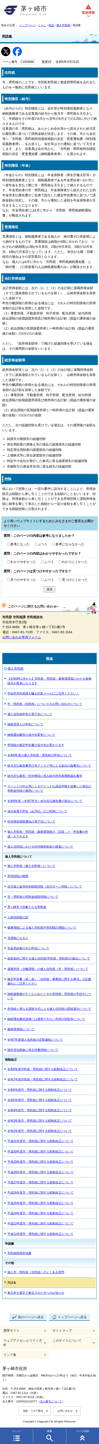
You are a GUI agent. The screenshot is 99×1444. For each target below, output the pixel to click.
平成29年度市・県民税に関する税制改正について (40, 1161)
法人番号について (51, 1401)
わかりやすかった (23, 562)
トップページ (27, 25)
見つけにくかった (75, 579)
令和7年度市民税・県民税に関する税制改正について (42, 1079)
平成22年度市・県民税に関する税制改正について (40, 1223)
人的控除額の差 (17, 917)
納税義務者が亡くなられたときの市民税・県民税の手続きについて (49, 996)
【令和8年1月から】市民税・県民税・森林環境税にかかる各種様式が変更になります (49, 681)
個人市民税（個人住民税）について (31, 866)
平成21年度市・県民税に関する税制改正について (40, 1234)
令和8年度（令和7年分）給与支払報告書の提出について (44, 801)
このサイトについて (67, 1340)
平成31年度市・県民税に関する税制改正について (40, 1141)
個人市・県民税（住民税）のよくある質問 (35, 1272)
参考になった (20, 544)
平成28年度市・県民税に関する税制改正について (40, 1172)
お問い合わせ (65, 1410)
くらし (42, 25)
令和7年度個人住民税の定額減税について (35, 1039)
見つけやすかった (23, 579)
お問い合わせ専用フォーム (21, 637)
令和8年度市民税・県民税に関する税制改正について (42, 1069)
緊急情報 (88, 12)
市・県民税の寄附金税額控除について (32, 896)
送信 (49, 589)
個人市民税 (63, 25)
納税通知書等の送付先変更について (31, 735)
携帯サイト (11, 1330)
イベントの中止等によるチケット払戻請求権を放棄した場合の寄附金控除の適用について (49, 788)
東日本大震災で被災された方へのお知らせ (35, 1293)
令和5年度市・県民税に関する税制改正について (39, 1100)
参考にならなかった (69, 544)
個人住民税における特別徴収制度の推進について (40, 846)
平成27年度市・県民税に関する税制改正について (40, 1182)
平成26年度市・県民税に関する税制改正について (40, 1192)
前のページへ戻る (31, 1317)
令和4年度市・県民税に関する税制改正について (39, 1110)
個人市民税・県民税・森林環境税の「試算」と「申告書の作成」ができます (47, 834)
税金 (51, 25)
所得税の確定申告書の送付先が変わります (35, 745)
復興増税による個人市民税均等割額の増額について (41, 927)
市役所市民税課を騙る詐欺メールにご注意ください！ (43, 693)
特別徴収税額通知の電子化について (31, 821)
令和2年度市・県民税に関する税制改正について (39, 1131)
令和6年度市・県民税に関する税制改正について (39, 1090)
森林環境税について (20, 1029)
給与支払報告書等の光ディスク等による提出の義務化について (49, 765)
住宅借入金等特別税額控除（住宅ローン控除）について (44, 886)
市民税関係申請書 (19, 1253)
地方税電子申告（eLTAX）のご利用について (37, 811)
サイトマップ (62, 1330)
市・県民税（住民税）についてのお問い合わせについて (44, 704)
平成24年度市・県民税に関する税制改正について (40, 1213)
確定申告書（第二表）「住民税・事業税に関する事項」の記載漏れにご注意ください (49, 981)
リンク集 (9, 1355)
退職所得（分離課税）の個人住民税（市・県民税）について (47, 969)
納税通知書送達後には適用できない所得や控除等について (46, 1019)
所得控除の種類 (17, 876)
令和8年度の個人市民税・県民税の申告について (39, 755)
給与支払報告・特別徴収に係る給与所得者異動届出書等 (44, 776)
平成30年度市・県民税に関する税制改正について (40, 1151)
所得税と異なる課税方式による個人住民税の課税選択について (49, 1009)
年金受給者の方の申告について (28, 948)
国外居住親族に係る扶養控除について (32, 1050)
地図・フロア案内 (33, 1410)
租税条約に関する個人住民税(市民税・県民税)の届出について (48, 958)
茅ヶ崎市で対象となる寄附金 (26, 907)
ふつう (42, 544)
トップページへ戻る (72, 1317)
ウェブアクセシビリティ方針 (22, 1343)
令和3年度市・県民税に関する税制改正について (39, 1120)
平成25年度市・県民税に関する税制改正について (40, 1203)
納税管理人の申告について (25, 724)
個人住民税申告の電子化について (29, 714)
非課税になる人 (17, 938)
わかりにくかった (75, 562)
